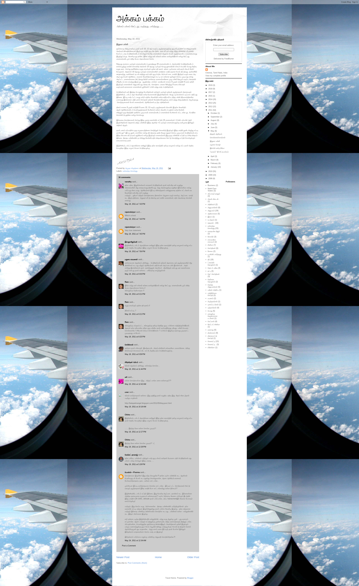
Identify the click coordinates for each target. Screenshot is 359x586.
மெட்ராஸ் (211, 321)
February (214, 163)
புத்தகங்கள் (212, 308)
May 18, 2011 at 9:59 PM (135, 354)
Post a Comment (129, 546)
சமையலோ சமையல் (212, 241)
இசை (210, 217)
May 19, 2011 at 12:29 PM (135, 447)
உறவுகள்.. (211, 223)
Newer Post (122, 557)
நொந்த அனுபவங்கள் (213, 286)
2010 (210, 171)
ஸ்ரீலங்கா (211, 347)
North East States (212, 190)
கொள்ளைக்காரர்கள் (217, 137)
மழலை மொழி (215, 145)
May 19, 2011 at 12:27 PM (135, 432)
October (214, 113)
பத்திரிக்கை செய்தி (212, 294)
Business (211, 185)
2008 (210, 178)
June (213, 127)
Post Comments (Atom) (137, 563)
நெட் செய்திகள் (213, 274)
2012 (210, 106)
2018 (210, 89)
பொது (210, 311)
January (214, 167)
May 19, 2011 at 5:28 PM (135, 464)
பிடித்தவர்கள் (213, 301)
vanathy (128, 182)
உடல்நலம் (211, 220)
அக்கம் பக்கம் (140, 18)
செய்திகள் (212, 248)
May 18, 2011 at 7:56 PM (135, 251)
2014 (210, 99)
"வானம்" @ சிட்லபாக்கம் (219, 152)
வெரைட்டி (211, 341)
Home (158, 557)
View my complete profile (215, 76)
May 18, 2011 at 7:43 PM (135, 204)
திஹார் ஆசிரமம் (216, 134)
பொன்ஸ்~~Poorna (132, 472)
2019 (210, 85)
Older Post (193, 557)
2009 (210, 175)
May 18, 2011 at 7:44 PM (135, 219)
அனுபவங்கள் (213, 207)
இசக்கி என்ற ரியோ (217, 148)
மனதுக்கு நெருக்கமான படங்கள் (213, 316)
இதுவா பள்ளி (215, 141)
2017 (210, 92)
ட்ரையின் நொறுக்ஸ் (211, 264)
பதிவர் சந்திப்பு (213, 290)
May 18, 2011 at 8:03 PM (135, 274)
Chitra (127, 415)
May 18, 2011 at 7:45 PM (135, 234)
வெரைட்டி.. (212, 344)
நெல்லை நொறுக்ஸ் (211, 280)
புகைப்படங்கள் (213, 305)
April (213, 156)
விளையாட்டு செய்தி (212, 337)
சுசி (126, 377)
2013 (210, 103)
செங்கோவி (129, 345)
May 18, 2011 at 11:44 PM (135, 369)
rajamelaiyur (130, 212)
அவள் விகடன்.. (214, 199)
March (213, 160)
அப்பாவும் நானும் (214, 194)
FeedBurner (229, 59)
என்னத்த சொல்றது (130, 171)
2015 (210, 96)
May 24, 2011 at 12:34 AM (135, 540)
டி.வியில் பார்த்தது (214, 254)
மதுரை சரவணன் (131, 259)
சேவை (210, 251)
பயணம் (210, 298)
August (214, 120)
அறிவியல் (211, 204)
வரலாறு (211, 330)
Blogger (190, 578)
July (213, 124)
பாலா (127, 392)
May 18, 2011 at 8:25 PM (135, 337)
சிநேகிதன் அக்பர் (131, 362)
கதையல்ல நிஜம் (214, 231)
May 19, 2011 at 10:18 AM (135, 407)
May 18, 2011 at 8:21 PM (135, 294)
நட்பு (209, 271)
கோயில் (211, 237)
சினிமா (210, 245)
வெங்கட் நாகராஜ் (131, 455)
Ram (127, 282)
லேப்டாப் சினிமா (214, 324)
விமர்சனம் (211, 333)
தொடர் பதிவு (213, 268)
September (215, 117)
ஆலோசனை (212, 214)
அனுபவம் (211, 211)
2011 (210, 110)
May (213, 131)
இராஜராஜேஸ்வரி (131, 242)
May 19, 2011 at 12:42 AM (135, 384)
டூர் (209, 259)
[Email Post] (169, 168)
